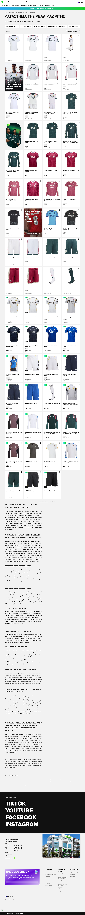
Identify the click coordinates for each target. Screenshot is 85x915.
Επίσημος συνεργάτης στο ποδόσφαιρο (62, 878)
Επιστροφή (72, 876)
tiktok (15, 804)
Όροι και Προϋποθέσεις (9, 913)
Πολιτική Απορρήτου (19, 913)
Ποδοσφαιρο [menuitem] (4, 5)
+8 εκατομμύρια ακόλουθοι (61, 888)
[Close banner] (83, 8)
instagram (21, 824)
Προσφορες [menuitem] (47, 5)
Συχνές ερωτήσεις (74, 872)
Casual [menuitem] (34, 5)
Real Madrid (33, 12)
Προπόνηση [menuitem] (24, 5)
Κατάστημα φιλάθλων (11, 12)
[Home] (9, 2)
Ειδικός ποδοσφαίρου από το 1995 (62, 874)
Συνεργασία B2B (61, 891)
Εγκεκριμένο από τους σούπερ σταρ (62, 885)
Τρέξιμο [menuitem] (30, 5)
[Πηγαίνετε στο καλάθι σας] (82, 1)
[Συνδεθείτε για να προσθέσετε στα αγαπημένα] (21, 35)
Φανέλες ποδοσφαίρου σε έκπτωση (35, 782)
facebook (20, 818)
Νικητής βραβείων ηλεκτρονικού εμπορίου (63, 881)
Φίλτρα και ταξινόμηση (72, 31)
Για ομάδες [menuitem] (40, 5)
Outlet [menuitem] (53, 5)
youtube (19, 811)
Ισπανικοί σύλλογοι (23, 12)
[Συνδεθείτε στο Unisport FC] (79, 1)
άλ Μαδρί (10, 555)
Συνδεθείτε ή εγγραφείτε (50, 874)
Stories (46, 878)
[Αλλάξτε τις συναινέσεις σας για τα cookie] (2, 910)
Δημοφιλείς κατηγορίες (11, 775)
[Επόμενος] (79, 26)
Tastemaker (47, 876)
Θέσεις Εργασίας (49, 885)
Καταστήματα (48, 872)
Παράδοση (72, 874)
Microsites (47, 883)
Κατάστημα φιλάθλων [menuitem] (14, 5)
